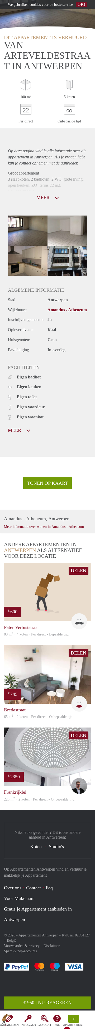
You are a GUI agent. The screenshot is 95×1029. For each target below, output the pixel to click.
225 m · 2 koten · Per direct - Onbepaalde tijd (39, 799)
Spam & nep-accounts (20, 951)
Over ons (12, 887)
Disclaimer (52, 946)
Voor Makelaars (19, 898)
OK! (81, 4)
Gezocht (44, 1024)
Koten (36, 846)
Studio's (56, 846)
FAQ (57, 1024)
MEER (43, 197)
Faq (49, 887)
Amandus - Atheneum (67, 310)
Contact (33, 887)
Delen (78, 570)
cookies (35, 5)
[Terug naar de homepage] (6, 1021)
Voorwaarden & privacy (22, 946)
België (11, 941)
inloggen (28, 1024)
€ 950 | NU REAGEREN (47, 1002)
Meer (15, 430)
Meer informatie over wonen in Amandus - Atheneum (44, 527)
